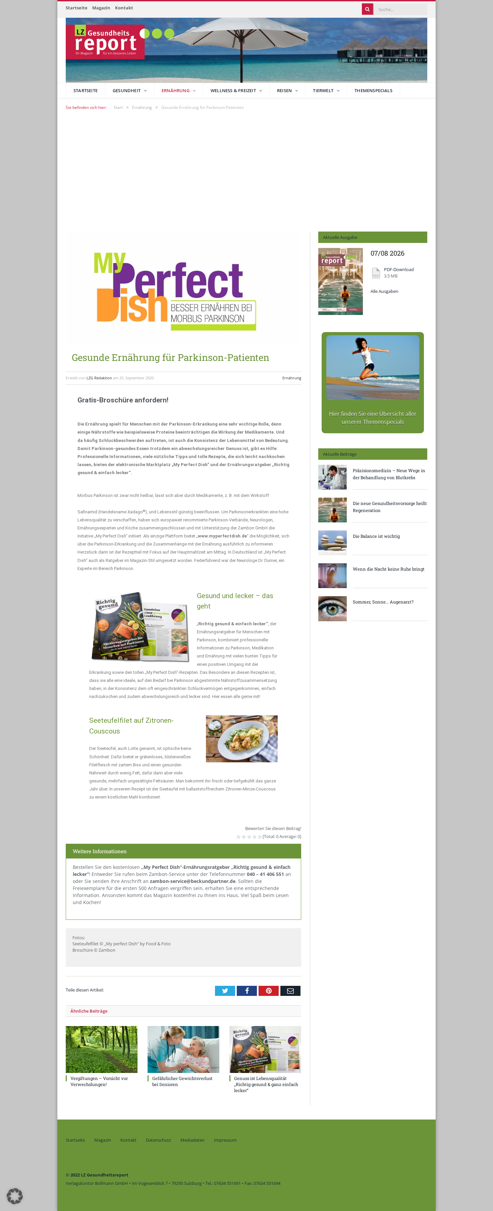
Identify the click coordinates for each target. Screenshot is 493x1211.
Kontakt (124, 8)
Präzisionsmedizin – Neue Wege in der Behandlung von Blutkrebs (389, 474)
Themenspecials (373, 90)
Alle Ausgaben (384, 291)
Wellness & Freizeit (233, 90)
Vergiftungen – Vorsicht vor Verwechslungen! (99, 1081)
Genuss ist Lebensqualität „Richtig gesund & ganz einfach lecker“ (266, 1084)
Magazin (101, 8)
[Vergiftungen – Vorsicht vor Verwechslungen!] (102, 1049)
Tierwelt (323, 90)
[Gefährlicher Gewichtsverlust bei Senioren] (183, 1049)
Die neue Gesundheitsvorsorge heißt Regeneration (390, 506)
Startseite (77, 8)
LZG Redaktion (99, 377)
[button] (15, 1196)
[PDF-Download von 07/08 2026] (340, 313)
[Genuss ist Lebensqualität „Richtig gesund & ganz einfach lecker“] (265, 1049)
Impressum (225, 1140)
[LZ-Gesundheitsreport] (246, 48)
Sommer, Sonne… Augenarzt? (383, 602)
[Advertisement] (246, 170)
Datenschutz (158, 1140)
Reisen (284, 90)
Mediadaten (192, 1140)
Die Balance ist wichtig (376, 536)
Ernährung (175, 90)
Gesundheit (127, 90)
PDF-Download (399, 269)
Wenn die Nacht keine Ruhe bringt (389, 569)
